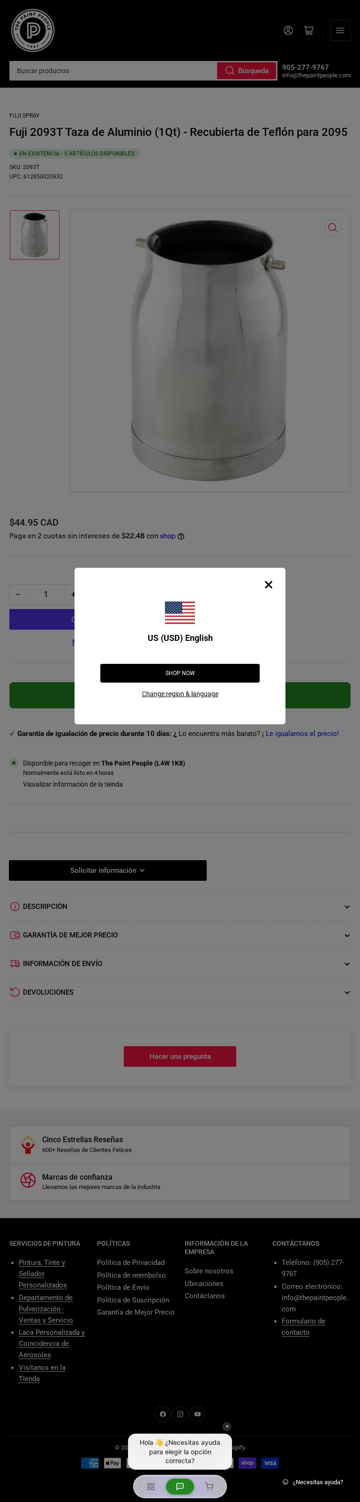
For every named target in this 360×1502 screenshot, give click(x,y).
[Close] (268, 584)
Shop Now (180, 673)
